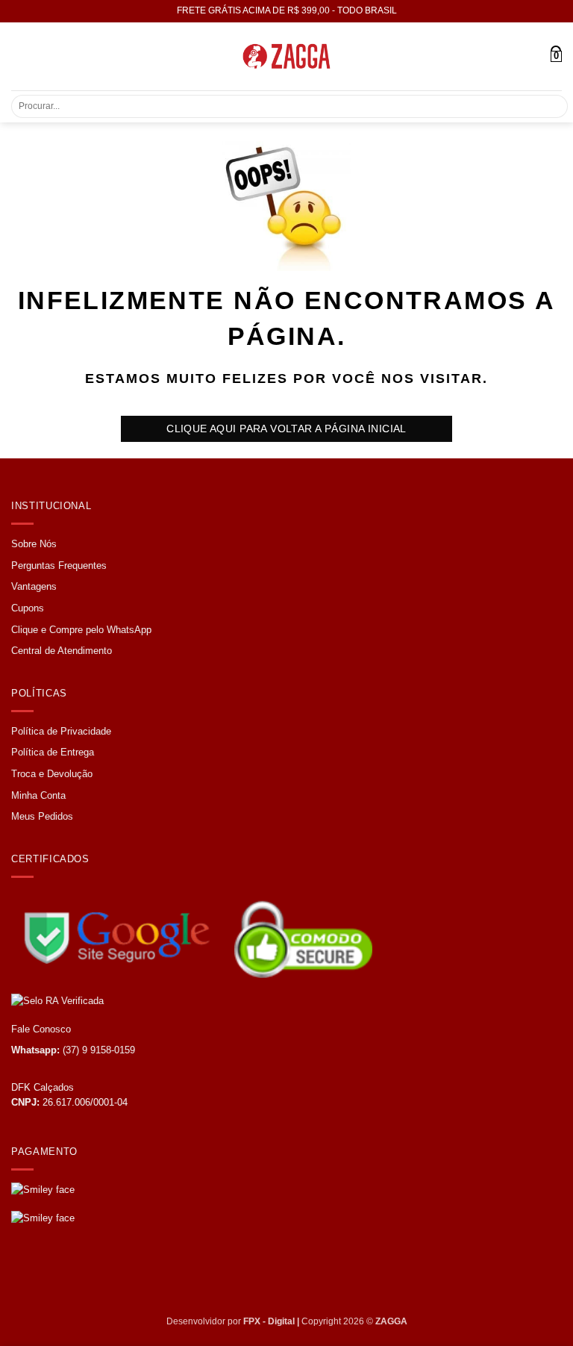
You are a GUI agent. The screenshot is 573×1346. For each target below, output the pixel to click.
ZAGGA (391, 1321)
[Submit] (547, 106)
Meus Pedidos (42, 816)
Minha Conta (38, 795)
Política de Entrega (52, 752)
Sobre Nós (34, 543)
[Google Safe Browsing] (121, 932)
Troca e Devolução (52, 773)
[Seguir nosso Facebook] (24, 1274)
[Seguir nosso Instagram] (52, 1274)
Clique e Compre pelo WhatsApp (81, 629)
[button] (20, 56)
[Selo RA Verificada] (148, 1000)
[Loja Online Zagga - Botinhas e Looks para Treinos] (286, 56)
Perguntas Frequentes (59, 565)
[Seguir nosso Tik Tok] (79, 1274)
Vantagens (34, 586)
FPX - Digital (269, 1321)
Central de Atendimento (61, 650)
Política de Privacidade (61, 731)
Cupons (27, 608)
